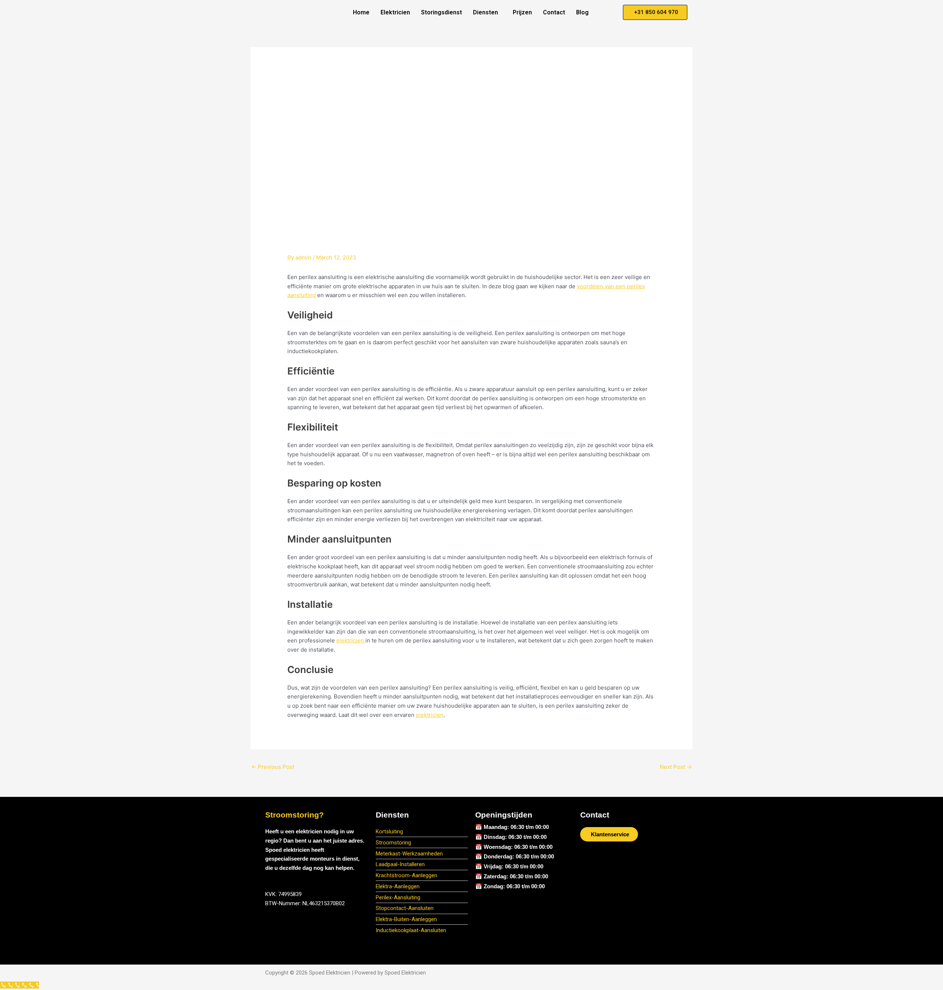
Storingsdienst (441, 12)
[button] (487, 12)
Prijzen (522, 12)
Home (361, 12)
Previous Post (272, 766)
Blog (582, 12)
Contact (554, 12)
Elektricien (395, 12)
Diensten (485, 12)
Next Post (676, 766)
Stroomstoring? (294, 815)
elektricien (350, 640)
